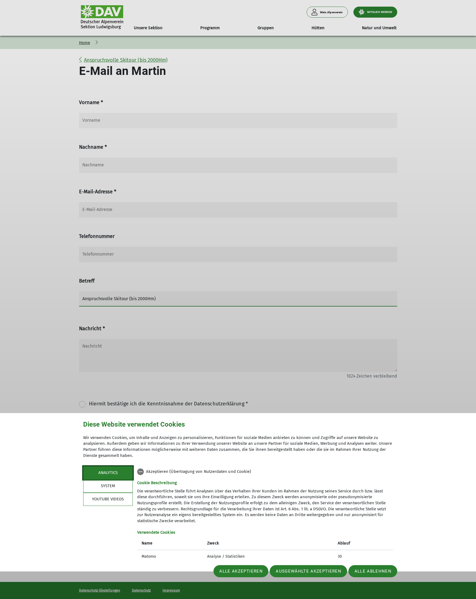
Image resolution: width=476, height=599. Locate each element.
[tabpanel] (265, 514)
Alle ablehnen (373, 571)
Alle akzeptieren (241, 571)
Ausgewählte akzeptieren (308, 571)
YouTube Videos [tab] (108, 499)
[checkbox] (265, 471)
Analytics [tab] (108, 472)
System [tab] (108, 485)
